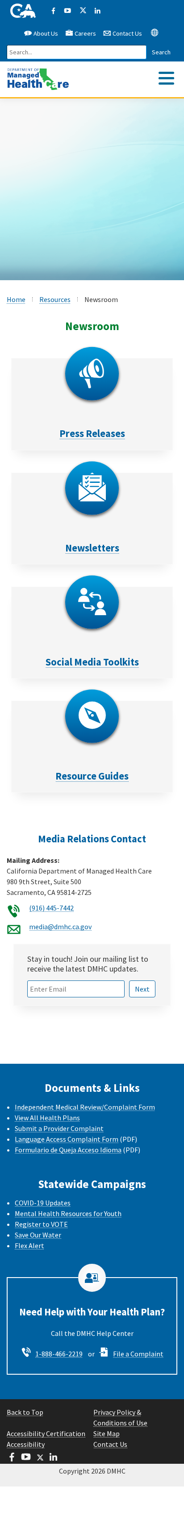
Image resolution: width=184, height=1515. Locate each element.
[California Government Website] (23, 11)
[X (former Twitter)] (82, 11)
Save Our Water (38, 1234)
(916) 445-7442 (51, 907)
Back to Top (25, 1412)
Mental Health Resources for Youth (68, 1213)
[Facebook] (53, 11)
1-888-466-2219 (59, 1353)
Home (16, 299)
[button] (154, 32)
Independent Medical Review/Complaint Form (85, 1107)
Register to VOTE (41, 1224)
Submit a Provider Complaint (59, 1128)
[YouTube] (67, 11)
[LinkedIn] (97, 11)
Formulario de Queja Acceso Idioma (68, 1149)
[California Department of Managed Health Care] (38, 74)
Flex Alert (29, 1245)
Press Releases (92, 433)
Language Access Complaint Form (66, 1139)
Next (142, 988)
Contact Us (126, 33)
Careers (85, 33)
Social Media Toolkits (92, 662)
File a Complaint (138, 1353)
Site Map (106, 1433)
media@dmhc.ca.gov (60, 926)
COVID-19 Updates (43, 1202)
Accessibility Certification (46, 1433)
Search (161, 52)
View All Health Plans (47, 1117)
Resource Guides (92, 776)
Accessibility (26, 1444)
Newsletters (92, 548)
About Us (45, 33)
